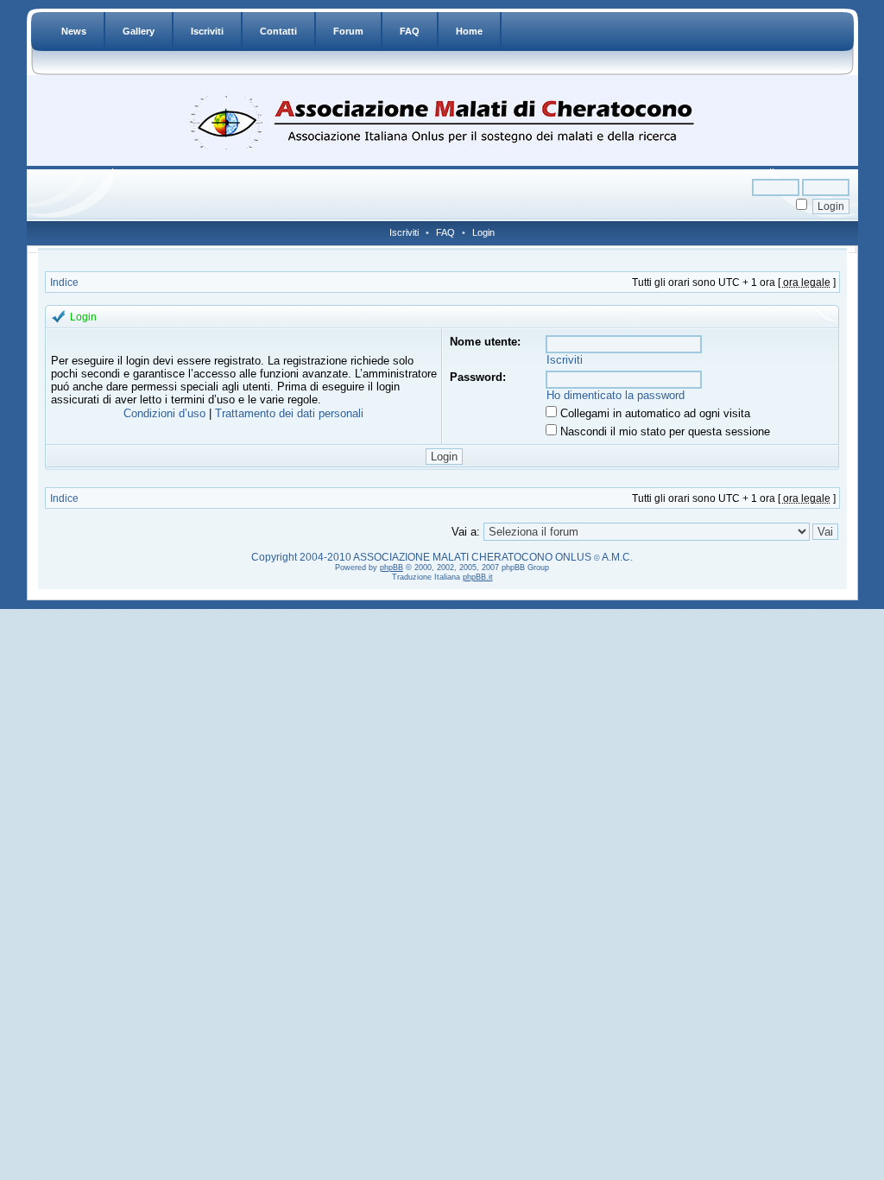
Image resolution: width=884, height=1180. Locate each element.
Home (469, 31)
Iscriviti (207, 31)
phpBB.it (478, 577)
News (73, 31)
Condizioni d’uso (164, 413)
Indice (64, 282)
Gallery (139, 31)
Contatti (278, 31)
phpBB (391, 567)
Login (483, 232)
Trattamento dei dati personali (289, 413)
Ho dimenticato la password (615, 395)
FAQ (410, 31)
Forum (348, 31)
